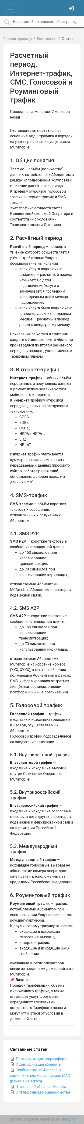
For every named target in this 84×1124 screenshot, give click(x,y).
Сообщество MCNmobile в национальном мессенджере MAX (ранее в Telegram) (40, 1075)
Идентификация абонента (38, 1064)
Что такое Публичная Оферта (40, 1086)
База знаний (46, 39)
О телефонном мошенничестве (42, 1092)
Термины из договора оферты (42, 1059)
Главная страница (18, 39)
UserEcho (68, 1119)
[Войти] (72, 9)
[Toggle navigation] (10, 8)
